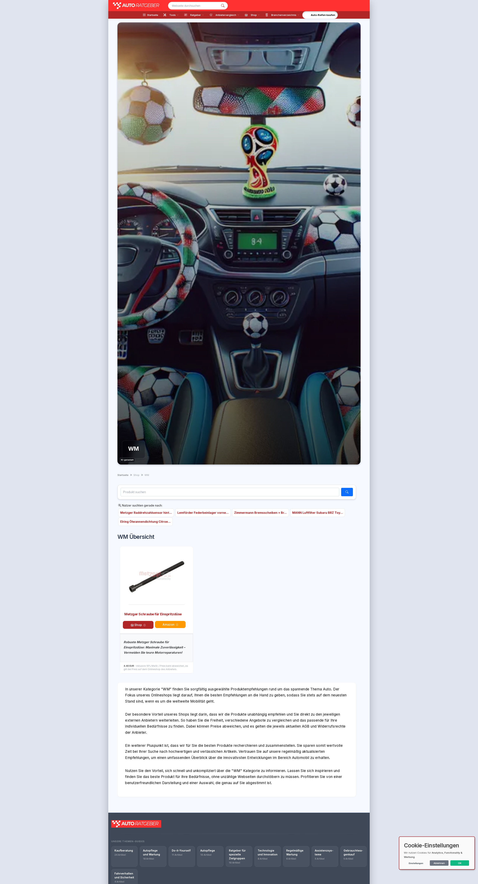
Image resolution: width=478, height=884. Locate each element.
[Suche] (222, 5)
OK (460, 863)
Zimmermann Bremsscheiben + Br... (260, 513)
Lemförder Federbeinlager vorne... (203, 513)
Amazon (168, 624)
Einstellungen (416, 863)
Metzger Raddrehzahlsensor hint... (146, 513)
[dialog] (437, 853)
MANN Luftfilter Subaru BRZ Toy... (317, 513)
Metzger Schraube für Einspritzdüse (153, 614)
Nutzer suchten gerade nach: (141, 505)
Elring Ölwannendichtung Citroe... (145, 521)
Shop (138, 625)
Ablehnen (439, 863)
